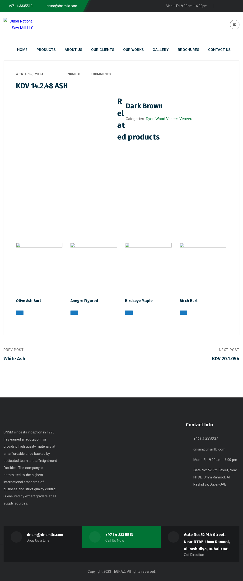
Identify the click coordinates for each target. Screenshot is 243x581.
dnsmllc (72, 74)
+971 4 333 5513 (119, 534)
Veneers (186, 119)
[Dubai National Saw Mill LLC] (18, 24)
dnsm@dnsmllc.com (209, 449)
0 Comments (100, 74)
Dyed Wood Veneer (162, 119)
